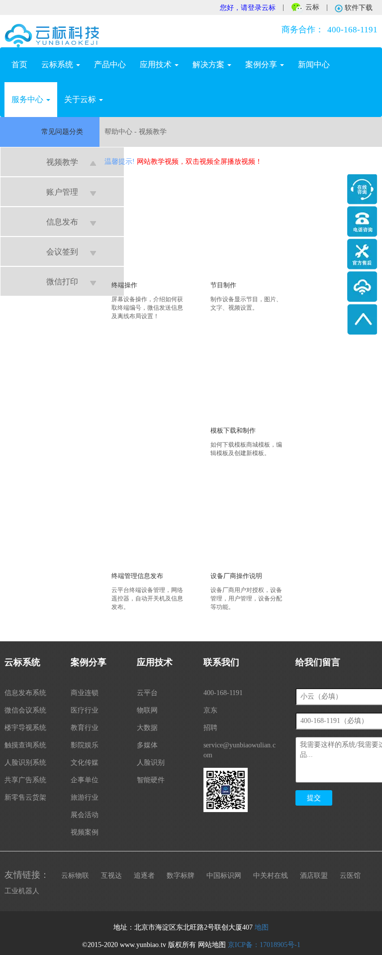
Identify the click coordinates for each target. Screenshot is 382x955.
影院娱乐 (84, 745)
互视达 (111, 875)
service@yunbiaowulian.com (239, 750)
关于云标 (81, 99)
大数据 (147, 727)
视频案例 (84, 832)
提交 (314, 798)
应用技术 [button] (157, 64)
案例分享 (262, 64)
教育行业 (84, 727)
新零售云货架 (25, 797)
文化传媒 (84, 762)
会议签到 (62, 251)
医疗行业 (84, 710)
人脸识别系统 (25, 762)
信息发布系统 (25, 693)
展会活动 (84, 815)
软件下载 (358, 7)
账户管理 (62, 192)
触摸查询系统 (25, 745)
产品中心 (110, 64)
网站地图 (212, 945)
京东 (210, 710)
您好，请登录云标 (248, 7)
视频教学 (62, 162)
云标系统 (58, 64)
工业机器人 (21, 891)
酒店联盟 (314, 875)
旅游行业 (84, 797)
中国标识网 (223, 875)
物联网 (147, 710)
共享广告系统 (25, 780)
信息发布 (62, 222)
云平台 (147, 693)
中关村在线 (270, 875)
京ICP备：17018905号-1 (264, 945)
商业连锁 (84, 693)
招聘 (210, 727)
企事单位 (84, 780)
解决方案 (209, 64)
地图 (262, 927)
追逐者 (144, 875)
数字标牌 (180, 875)
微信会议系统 (25, 710)
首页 (22, 64)
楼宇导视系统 (25, 727)
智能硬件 (151, 780)
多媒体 (147, 745)
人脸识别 (151, 762)
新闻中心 (314, 64)
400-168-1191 (330, 29)
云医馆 (350, 875)
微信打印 (62, 281)
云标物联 (75, 875)
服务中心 (28, 99)
